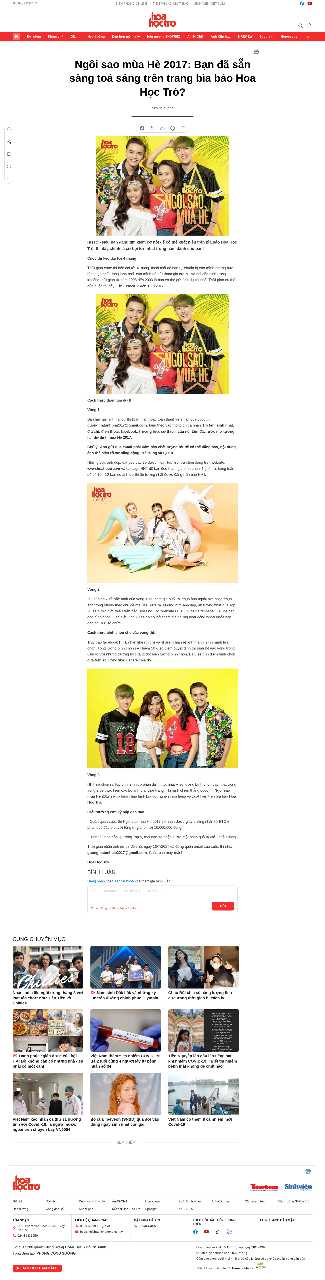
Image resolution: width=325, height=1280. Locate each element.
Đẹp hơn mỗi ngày (126, 36)
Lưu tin (9, 154)
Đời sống (34, 36)
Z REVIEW (245, 36)
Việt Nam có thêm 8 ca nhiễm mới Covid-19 (200, 1122)
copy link (162, 128)
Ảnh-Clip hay (220, 36)
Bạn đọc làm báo (38, 1268)
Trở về (9, 179)
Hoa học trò (26, 1183)
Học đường (96, 36)
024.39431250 (27, 1235)
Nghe (9, 129)
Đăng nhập (96, 881)
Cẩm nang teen (255, 1201)
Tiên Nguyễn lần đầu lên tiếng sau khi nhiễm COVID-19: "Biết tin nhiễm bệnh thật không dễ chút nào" (202, 1061)
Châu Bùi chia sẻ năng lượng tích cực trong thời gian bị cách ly (200, 995)
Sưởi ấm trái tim (189, 1201)
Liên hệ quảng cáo (91, 1220)
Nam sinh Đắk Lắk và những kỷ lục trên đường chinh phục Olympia (124, 995)
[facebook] (301, 3)
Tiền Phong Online (131, 3)
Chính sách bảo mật (277, 1220)
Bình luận (9, 166)
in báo (172, 128)
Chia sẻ (9, 141)
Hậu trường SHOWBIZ (163, 36)
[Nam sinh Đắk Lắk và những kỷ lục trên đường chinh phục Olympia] (125, 967)
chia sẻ (142, 128)
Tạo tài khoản (125, 881)
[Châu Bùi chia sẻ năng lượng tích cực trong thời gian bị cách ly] (203, 967)
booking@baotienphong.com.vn (102, 1231)
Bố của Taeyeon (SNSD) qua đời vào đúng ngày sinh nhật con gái (124, 1122)
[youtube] (309, 3)
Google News (256, 51)
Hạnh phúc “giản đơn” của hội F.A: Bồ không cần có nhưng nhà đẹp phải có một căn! (48, 1061)
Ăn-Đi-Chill (195, 36)
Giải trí (75, 36)
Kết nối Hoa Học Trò (126, 1209)
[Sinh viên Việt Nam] (298, 1188)
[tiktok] (220, 1231)
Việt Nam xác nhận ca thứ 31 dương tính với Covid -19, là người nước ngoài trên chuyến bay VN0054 (47, 1124)
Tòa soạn (21, 1220)
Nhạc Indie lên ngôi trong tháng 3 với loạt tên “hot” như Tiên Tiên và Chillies (48, 997)
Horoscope (289, 36)
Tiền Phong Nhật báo (171, 3)
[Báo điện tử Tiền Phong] (264, 1188)
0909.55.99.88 (90, 1226)
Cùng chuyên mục (39, 939)
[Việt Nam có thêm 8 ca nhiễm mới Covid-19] (203, 1094)
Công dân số (55, 1209)
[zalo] (231, 1232)
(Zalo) (106, 1226)
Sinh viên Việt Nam (209, 3)
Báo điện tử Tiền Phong (162, 20)
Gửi (223, 906)
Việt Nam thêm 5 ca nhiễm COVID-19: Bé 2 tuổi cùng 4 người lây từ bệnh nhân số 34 (125, 1061)
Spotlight (266, 36)
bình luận (182, 128)
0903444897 (148, 1226)
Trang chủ (16, 36)
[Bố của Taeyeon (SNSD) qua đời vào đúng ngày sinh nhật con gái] (125, 1094)
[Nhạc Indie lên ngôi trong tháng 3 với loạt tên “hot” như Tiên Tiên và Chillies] (48, 967)
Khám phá (55, 36)
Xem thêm (308, 36)
